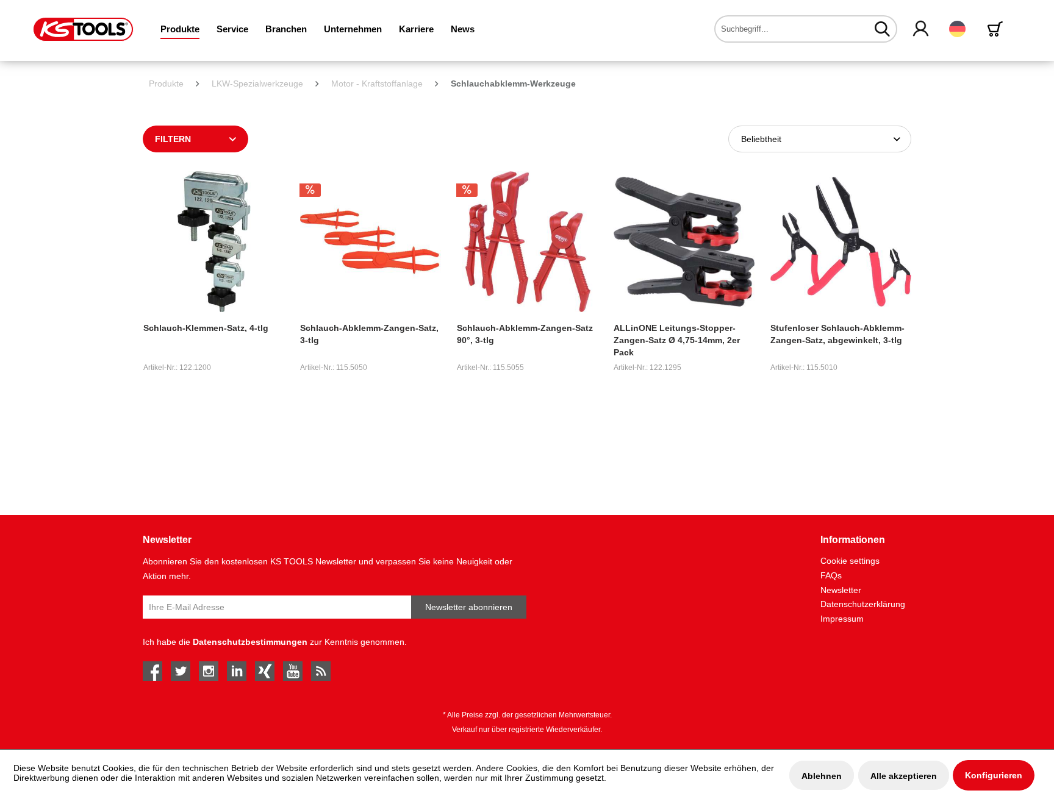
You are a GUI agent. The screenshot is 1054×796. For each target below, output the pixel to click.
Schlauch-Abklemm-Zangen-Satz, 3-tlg (369, 334)
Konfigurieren (993, 775)
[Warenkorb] (997, 28)
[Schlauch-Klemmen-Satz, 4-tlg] (213, 241)
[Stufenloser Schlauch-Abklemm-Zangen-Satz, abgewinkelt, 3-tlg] (840, 241)
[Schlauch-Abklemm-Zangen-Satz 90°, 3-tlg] (527, 241)
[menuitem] (180, 29)
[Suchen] (882, 28)
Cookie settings (850, 561)
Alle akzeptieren (903, 776)
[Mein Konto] (921, 29)
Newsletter (840, 590)
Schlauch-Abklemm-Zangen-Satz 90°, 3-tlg (525, 334)
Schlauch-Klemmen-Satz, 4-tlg (205, 328)
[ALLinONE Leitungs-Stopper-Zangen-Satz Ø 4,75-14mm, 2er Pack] (684, 241)
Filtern (173, 139)
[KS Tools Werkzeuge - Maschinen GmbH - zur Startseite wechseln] (83, 29)
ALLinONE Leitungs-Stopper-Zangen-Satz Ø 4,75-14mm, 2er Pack (677, 340)
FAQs (831, 575)
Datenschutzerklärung (862, 604)
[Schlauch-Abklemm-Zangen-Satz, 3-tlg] (370, 241)
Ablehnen (821, 776)
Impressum (842, 619)
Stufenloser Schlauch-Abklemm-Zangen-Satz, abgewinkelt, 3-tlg (837, 334)
